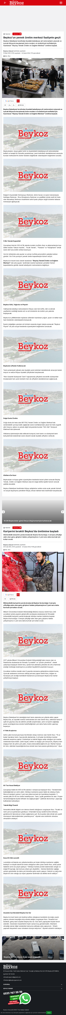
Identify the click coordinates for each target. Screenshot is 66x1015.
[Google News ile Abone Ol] (9, 101)
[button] (61, 2)
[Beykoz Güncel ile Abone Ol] (18, 101)
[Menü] (5, 2)
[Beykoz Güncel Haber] (17, 2)
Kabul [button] (49, 1012)
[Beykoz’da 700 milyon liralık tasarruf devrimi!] (33, 948)
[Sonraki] (62, 511)
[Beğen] (5, 105)
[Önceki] (3, 511)
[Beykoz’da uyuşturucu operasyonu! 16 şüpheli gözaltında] (33, 512)
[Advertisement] (33, 18)
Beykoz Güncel (8, 51)
